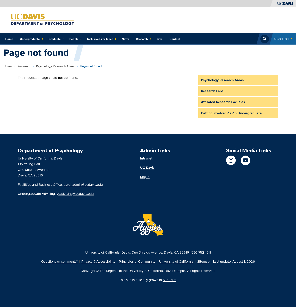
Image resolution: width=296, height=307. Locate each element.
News (125, 39)
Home (9, 39)
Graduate (54, 39)
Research (142, 39)
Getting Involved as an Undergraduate (231, 113)
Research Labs (212, 91)
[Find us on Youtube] (245, 160)
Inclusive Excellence (100, 39)
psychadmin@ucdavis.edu (83, 184)
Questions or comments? (59, 261)
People (73, 39)
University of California (176, 261)
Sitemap (203, 261)
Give (159, 39)
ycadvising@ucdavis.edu (75, 193)
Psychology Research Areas (55, 66)
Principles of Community (137, 261)
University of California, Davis (107, 252)
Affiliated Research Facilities (223, 102)
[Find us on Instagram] (231, 160)
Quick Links (281, 39)
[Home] (48, 19)
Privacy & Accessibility (98, 261)
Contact (174, 39)
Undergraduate (30, 39)
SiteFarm (169, 279)
